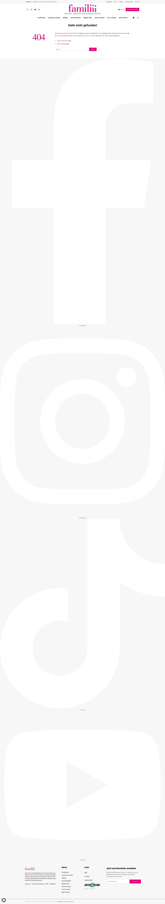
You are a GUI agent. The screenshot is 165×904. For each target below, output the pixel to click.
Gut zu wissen (111, 17)
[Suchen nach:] (72, 49)
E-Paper (121, 1)
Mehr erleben (123, 17)
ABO (115, 1)
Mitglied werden (132, 9)
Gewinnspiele (129, 1)
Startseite (109, 1)
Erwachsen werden (54, 17)
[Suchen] (136, 1)
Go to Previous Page (64, 41)
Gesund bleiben (76, 17)
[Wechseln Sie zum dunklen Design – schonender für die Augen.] (138, 1)
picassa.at (70, 901)
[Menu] (138, 18)
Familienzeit (41, 17)
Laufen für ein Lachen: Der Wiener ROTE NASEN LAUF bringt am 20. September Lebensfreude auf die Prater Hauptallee (46, 1)
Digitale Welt (87, 17)
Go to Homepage (63, 44)
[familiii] (82, 9)
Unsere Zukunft (99, 17)
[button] (4, 900)
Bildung (65, 17)
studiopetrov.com (62, 901)
